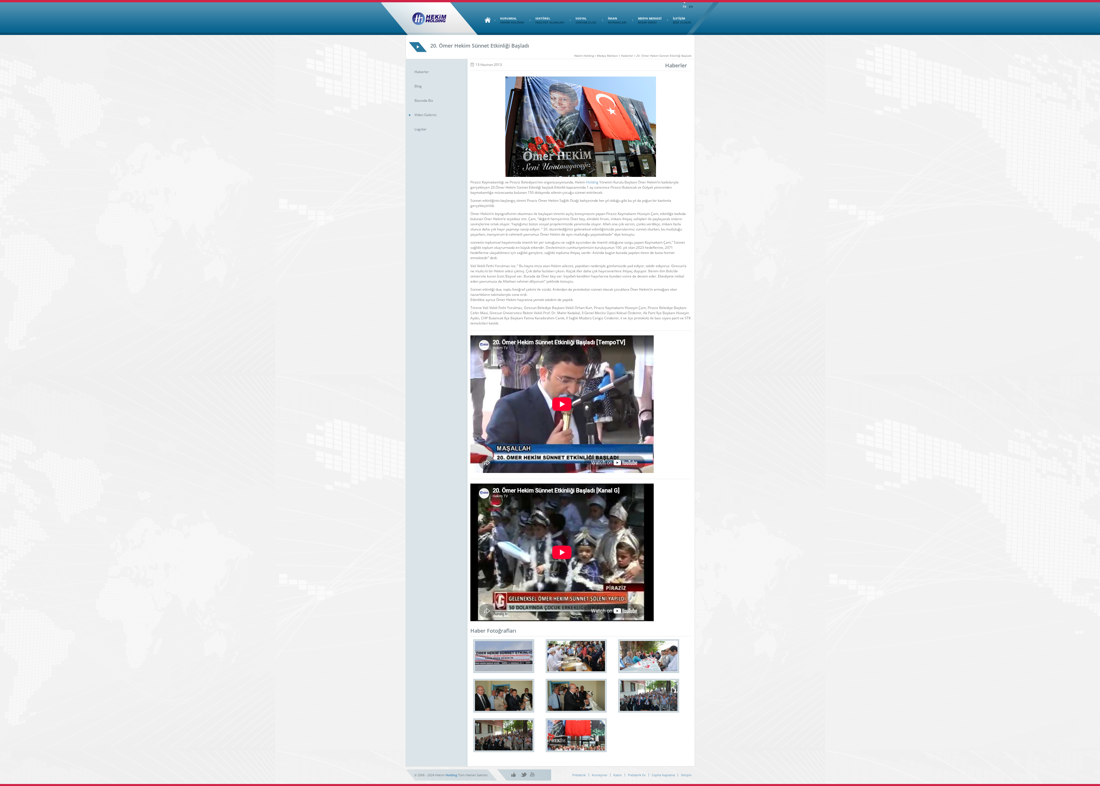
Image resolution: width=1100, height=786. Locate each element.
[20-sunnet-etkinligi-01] (576, 735)
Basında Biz (424, 100)
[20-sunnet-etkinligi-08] (576, 656)
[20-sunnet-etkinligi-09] (503, 656)
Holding (592, 182)
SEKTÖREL (549, 20)
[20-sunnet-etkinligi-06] (503, 696)
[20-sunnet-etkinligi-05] (576, 696)
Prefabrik (579, 775)
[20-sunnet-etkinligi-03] (503, 735)
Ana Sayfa (486, 19)
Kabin (617, 775)
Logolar (421, 129)
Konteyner (599, 775)
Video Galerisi (426, 114)
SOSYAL (585, 20)
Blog (418, 86)
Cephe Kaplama (663, 775)
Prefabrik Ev (637, 775)
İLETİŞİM (682, 20)
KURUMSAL (512, 20)
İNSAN (617, 20)
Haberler (422, 71)
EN (691, 7)
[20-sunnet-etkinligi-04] (648, 696)
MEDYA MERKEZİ (649, 20)
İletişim (686, 775)
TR (684, 7)
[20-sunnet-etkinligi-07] (648, 656)
